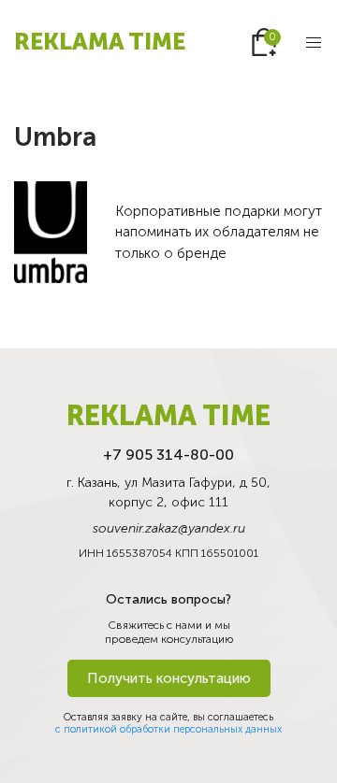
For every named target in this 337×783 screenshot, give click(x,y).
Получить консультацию (169, 678)
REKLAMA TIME (99, 41)
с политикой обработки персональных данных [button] (168, 729)
